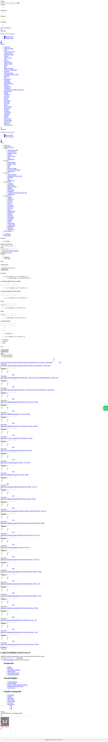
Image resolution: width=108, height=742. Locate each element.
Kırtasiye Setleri (8, 64)
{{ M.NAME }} (16, 318)
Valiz (5, 59)
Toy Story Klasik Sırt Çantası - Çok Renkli (18, 462)
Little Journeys (8, 106)
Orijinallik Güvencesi (13, 674)
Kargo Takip (9, 36)
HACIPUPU (7, 86)
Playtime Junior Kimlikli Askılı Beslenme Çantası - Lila (22, 620)
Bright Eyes (7, 108)
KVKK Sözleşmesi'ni (8, 660)
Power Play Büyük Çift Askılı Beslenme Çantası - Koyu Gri (23, 559)
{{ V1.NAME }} (16, 288)
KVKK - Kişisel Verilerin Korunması (17, 685)
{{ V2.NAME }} (16, 298)
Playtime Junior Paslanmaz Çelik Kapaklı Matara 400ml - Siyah (24, 596)
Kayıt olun (19, 658)
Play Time (6, 103)
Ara (18, 3)
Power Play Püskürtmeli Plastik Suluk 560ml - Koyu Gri (22, 486)
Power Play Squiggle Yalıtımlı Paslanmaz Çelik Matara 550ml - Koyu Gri (26, 511)
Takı (5, 77)
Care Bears (7, 100)
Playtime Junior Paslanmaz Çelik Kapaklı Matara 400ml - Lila (23, 583)
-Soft (46, 739)
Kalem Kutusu (8, 62)
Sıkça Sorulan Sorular (13, 673)
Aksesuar (6, 71)
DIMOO (6, 85)
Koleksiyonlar (8, 91)
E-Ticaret (50, 739)
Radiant (6, 92)
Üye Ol (12, 33)
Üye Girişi (7, 241)
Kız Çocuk (10, 702)
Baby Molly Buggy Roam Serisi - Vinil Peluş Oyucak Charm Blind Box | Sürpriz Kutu (31, 389)
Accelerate (7, 114)
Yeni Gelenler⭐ (8, 125)
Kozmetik (6, 76)
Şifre (2, 247)
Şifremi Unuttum (14, 251)
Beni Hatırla (6, 251)
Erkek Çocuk (11, 704)
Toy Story (6, 97)
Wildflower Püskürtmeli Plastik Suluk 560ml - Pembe (21, 499)
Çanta (5, 50)
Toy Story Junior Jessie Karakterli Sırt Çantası (19, 450)
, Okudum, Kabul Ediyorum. (16, 660)
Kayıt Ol (9, 252)
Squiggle (6, 115)
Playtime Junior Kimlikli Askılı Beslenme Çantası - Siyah (22, 632)
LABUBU (7, 80)
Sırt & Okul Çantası (9, 51)
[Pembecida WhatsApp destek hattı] (105, 408)
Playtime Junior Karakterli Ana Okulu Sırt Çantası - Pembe (22, 644)
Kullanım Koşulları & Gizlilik (15, 686)
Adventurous (7, 112)
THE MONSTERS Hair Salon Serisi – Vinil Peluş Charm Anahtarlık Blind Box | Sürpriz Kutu (33, 377)
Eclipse (6, 117)
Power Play (7, 102)
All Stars (6, 109)
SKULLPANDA (8, 83)
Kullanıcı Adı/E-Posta (6, 244)
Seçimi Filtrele (4, 350)
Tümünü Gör (10, 159)
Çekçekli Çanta (8, 53)
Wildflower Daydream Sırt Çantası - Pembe (18, 414)
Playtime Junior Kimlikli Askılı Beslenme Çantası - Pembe (22, 608)
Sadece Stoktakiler (8, 356)
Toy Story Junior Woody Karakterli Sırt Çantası (19, 438)
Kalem (6, 65)
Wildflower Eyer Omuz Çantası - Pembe (18, 474)
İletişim (9, 667)
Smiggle (9, 696)
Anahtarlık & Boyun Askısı (11, 74)
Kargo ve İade (11, 688)
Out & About (7, 118)
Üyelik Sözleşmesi (12, 681)
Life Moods (10, 698)
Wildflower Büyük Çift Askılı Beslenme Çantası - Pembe (22, 426)
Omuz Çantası (8, 57)
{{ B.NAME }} (15, 308)
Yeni (4, 343)
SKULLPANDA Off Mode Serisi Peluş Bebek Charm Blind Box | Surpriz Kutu (29, 365)
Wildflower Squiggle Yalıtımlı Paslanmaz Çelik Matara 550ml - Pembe (26, 523)
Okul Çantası (10, 699)
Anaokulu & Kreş (9, 48)
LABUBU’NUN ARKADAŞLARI (13, 89)
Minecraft (6, 123)
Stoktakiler (5, 339)
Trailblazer (7, 111)
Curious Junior (8, 120)
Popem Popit (7, 121)
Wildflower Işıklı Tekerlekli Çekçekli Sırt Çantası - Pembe (22, 402)
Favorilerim (7, 234)
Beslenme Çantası (9, 54)
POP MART (7, 79)
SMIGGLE (7, 47)
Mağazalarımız (11, 671)
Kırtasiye (6, 60)
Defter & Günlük (8, 68)
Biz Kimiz (10, 668)
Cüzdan (6, 56)
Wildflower (7, 94)
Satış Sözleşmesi (11, 683)
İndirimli (5, 341)
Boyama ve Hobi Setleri (10, 70)
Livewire (6, 96)
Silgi (5, 67)
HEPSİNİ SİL (4, 269)
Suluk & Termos (8, 73)
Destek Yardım (9, 38)
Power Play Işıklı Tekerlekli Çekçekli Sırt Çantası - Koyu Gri (23, 535)
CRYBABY (7, 82)
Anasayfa (6, 257)
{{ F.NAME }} (15, 336)
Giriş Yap (3, 31)
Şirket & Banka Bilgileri (13, 670)
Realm (6, 105)
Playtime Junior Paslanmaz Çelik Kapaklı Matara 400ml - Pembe (24, 571)
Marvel (6, 99)
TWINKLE (7, 88)
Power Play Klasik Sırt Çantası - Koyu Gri (18, 547)
